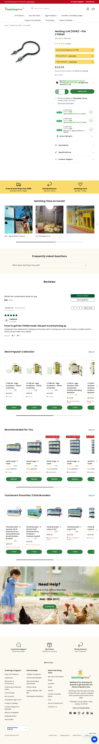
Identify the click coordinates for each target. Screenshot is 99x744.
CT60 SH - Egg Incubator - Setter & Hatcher (13, 385)
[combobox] (55, 8)
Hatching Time (13, 735)
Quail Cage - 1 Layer (12, 462)
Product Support (77, 2)
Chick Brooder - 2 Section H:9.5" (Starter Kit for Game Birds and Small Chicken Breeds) (13, 533)
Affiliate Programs (34, 674)
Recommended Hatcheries (33, 682)
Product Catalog (11, 703)
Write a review (82, 296)
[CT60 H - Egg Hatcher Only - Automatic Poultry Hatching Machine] (75, 368)
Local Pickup (9, 693)
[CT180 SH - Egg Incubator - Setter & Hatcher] (54, 368)
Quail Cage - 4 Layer (73, 462)
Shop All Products (11, 674)
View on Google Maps (81, 708)
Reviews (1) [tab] (9, 308)
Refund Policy (77, 735)
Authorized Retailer (34, 678)
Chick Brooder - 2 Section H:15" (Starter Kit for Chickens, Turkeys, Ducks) (33, 531)
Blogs (50, 680)
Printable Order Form (13, 700)
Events (50, 690)
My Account (9, 696)
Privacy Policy (53, 735)
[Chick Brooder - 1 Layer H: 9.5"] (54, 512)
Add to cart (82, 91)
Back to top (48, 663)
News (50, 687)
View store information (66, 103)
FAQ (49, 700)
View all (91, 352)
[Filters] (79, 308)
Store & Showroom (55, 703)
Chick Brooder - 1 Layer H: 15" (74, 528)
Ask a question (82, 300)
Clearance (9, 678)
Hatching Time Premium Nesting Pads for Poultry (72, 82)
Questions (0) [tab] (20, 308)
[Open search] (73, 308)
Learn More (72, 56)
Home (6, 25)
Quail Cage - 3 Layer (53, 462)
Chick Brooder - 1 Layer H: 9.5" (54, 528)
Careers (51, 683)
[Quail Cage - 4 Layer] (75, 446)
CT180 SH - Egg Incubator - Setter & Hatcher (54, 385)
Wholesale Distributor (35, 696)
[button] (93, 9)
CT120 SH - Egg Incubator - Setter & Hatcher (34, 385)
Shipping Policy (10, 716)
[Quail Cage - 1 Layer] (14, 446)
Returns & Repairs (12, 712)
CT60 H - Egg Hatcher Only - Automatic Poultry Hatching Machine (74, 388)
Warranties (9, 719)
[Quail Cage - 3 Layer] (54, 446)
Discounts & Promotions (9, 682)
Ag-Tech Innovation (56, 677)
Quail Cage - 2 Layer (32, 462)
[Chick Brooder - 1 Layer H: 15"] (75, 512)
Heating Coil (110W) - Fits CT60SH (20, 25)
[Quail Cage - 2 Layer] (34, 446)
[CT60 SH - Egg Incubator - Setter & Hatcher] (14, 368)
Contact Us (90, 2)
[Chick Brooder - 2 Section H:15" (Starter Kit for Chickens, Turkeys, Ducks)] (34, 512)
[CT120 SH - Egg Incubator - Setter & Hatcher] (34, 368)
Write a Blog (31, 687)
